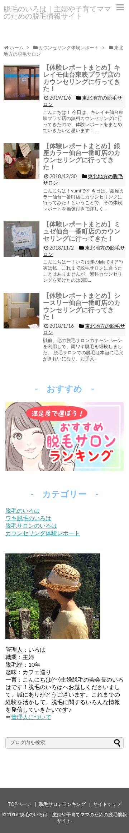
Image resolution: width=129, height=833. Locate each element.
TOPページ (19, 804)
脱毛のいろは (22, 511)
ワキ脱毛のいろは (28, 518)
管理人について (31, 717)
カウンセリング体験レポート (42, 533)
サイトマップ (107, 804)
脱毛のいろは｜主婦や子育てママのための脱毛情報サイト (57, 13)
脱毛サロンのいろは (31, 526)
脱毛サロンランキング (62, 804)
